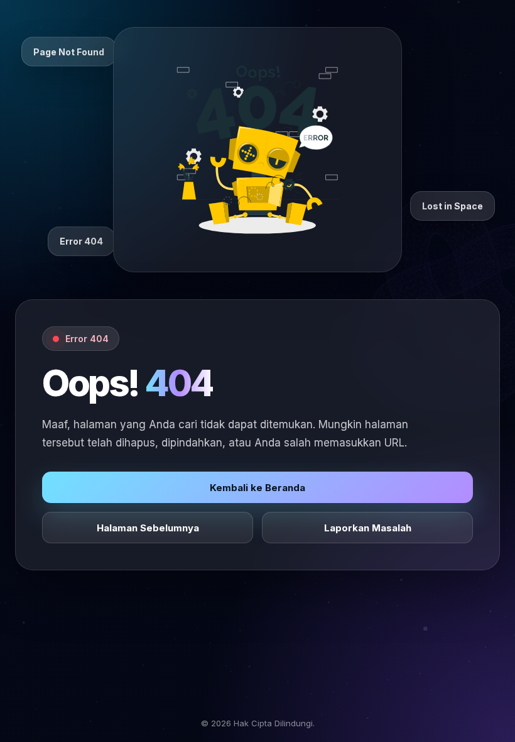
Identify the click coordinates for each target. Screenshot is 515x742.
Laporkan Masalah (367, 528)
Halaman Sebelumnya (148, 528)
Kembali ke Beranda (257, 488)
